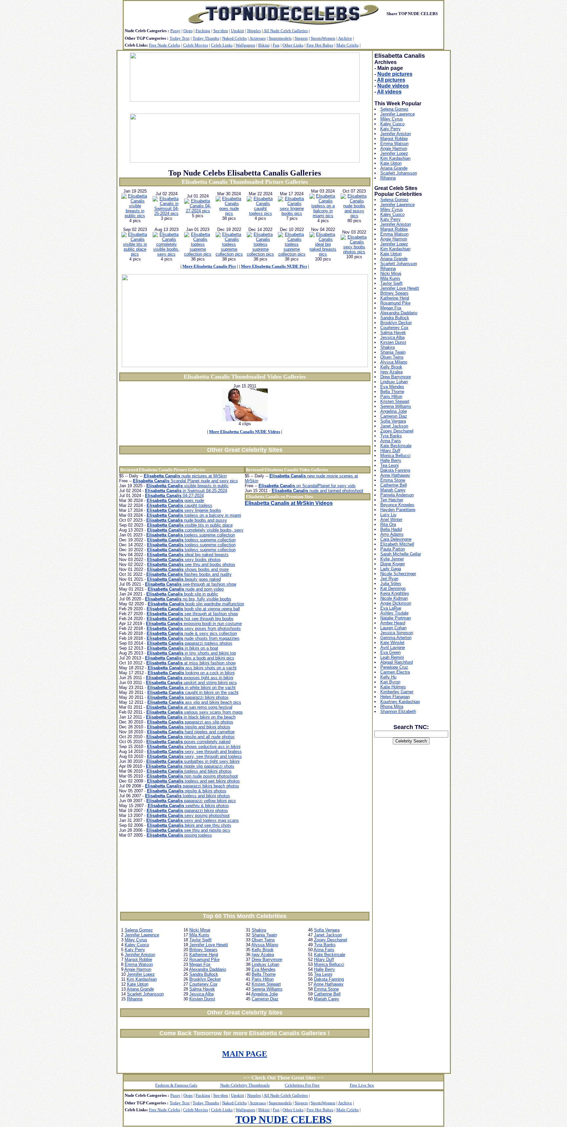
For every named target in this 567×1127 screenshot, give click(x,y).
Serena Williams (267, 989)
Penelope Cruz (394, 667)
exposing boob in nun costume (194, 623)
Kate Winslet (392, 642)
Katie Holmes (393, 686)
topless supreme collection (190, 534)
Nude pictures (394, 74)
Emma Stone (326, 989)
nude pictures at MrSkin (185, 475)
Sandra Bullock (203, 974)
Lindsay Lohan (265, 964)
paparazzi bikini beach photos (192, 785)
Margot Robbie (138, 959)
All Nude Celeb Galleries (285, 30)
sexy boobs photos (184, 559)
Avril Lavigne (392, 647)
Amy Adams (392, 534)
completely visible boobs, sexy (195, 530)
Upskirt (237, 30)
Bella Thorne (264, 974)
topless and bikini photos (189, 771)
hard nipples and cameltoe (191, 731)
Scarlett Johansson (145, 993)
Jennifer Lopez (141, 974)
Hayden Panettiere (397, 509)
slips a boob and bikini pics (189, 658)
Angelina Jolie (264, 993)
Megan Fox (200, 964)
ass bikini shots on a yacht (192, 667)
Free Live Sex (362, 1085)
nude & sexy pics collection (192, 633)
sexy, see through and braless (194, 751)
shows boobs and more (188, 569)
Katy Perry (135, 949)
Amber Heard (392, 622)
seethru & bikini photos (188, 805)
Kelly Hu (388, 677)
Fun (276, 45)
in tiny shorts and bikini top (191, 653)
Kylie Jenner (392, 558)
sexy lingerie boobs (184, 510)
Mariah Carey (326, 998)
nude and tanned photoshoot (317, 490)
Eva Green (390, 652)
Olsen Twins (263, 939)
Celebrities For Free (302, 1085)
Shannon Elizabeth (398, 711)
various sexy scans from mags (194, 712)
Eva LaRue (390, 608)
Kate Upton (137, 984)
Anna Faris (324, 949)
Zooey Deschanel (330, 939)
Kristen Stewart (266, 984)
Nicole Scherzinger (398, 573)
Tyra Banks (325, 944)
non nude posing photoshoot (192, 776)
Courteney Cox (203, 984)
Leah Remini (392, 657)
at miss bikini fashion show (191, 662)
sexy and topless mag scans (192, 820)
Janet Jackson (328, 934)
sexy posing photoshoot (188, 815)
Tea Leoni (323, 974)
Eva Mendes (264, 969)
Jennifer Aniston (140, 954)
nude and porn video (186, 589)
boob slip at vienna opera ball (193, 608)
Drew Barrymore (267, 959)
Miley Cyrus (136, 939)
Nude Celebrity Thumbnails (245, 1085)
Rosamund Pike (204, 959)
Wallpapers (245, 45)
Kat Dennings (393, 588)
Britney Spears (203, 949)
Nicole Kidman (394, 598)
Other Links (293, 45)
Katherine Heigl (203, 954)
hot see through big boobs (190, 618)
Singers (301, 38)
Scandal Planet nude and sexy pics (185, 480)
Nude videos (393, 86)
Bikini (264, 45)
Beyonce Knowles (397, 504)
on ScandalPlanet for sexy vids (307, 485)
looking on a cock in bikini (191, 672)
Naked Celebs (234, 38)
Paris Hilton (263, 979)
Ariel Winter (391, 519)
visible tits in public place (190, 525)
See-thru (220, 30)
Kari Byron (390, 681)
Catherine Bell (327, 993)
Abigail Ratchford (396, 662)
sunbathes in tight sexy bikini (193, 761)
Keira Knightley (394, 593)
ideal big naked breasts (188, 554)
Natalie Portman (395, 618)
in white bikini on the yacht (191, 687)
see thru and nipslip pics (188, 830)
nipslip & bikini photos (186, 790)
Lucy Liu (388, 514)
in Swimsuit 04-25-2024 (186, 490)
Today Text (180, 38)
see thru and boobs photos (191, 564)
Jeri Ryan (389, 578)
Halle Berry (324, 969)
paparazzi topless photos (189, 643)
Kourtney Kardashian (400, 701)
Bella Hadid (391, 529)
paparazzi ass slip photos (190, 722)
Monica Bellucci (329, 964)
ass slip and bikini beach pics (194, 702)
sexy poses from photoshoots (194, 628)
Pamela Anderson (397, 494)
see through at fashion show (192, 613)
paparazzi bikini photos (188, 697)
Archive (345, 38)
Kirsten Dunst (202, 998)
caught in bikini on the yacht (193, 692)
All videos (389, 91)
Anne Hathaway (329, 984)
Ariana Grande (140, 989)
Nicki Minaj (199, 930)
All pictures (391, 80)
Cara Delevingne (395, 539)
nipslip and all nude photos (190, 736)
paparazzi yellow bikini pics (191, 800)
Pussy (175, 30)
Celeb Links (222, 45)
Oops (188, 30)
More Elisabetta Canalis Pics (209, 266)
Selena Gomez (139, 930)
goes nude (175, 500)
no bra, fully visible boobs (188, 598)
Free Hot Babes (319, 45)
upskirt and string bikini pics (191, 682)
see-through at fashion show (190, 584)
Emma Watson (139, 964)
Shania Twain (264, 934)
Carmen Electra (395, 672)
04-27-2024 (174, 495)
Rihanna (134, 998)
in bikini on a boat (182, 648)
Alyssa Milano (264, 944)
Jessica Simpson (396, 632)
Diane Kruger (392, 563)
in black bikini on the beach (191, 717)
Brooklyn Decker (205, 979)
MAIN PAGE (244, 1054)
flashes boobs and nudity (189, 574)
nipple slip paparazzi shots (190, 766)
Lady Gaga (390, 568)
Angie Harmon (137, 969)
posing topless (179, 835)
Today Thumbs (206, 38)
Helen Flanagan (395, 696)
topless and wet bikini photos (193, 781)
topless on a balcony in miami (194, 515)
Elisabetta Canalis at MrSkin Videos (289, 503)
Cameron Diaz (265, 998)
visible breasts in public (187, 485)
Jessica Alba (201, 993)
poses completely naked (188, 741)
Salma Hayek (202, 989)
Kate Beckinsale (329, 954)
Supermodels (280, 38)
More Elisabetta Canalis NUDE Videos (244, 431)
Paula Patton (392, 549)
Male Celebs (347, 45)
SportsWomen (323, 38)
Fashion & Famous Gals (176, 1085)
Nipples (254, 30)
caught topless (179, 505)
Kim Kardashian (142, 979)
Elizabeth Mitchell (397, 544)
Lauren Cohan (393, 627)
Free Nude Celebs (164, 45)
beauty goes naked (184, 579)
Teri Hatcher (391, 499)
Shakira (259, 930)
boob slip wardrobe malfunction (196, 603)
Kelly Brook (263, 949)
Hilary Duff (324, 959)
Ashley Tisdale (394, 613)
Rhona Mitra (391, 706)
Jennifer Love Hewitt (208, 944)
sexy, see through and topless (194, 756)
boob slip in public (182, 594)
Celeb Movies (195, 45)
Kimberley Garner (396, 691)
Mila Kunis (199, 934)
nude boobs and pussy (186, 520)
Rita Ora (388, 524)
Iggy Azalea (263, 954)
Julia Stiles (390, 583)
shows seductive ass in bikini (194, 746)
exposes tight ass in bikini (189, 677)
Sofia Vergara (327, 930)
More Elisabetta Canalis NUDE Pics (274, 266)
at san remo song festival (189, 707)
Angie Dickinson (395, 603)
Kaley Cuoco (137, 944)
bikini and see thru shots (189, 825)
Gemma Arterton (395, 637)
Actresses (257, 38)
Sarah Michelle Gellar (400, 554)
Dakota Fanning (329, 979)
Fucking (203, 30)
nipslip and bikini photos (188, 726)
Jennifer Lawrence (142, 934)
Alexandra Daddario (207, 969)
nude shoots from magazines (193, 638)
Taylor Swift (200, 939)
